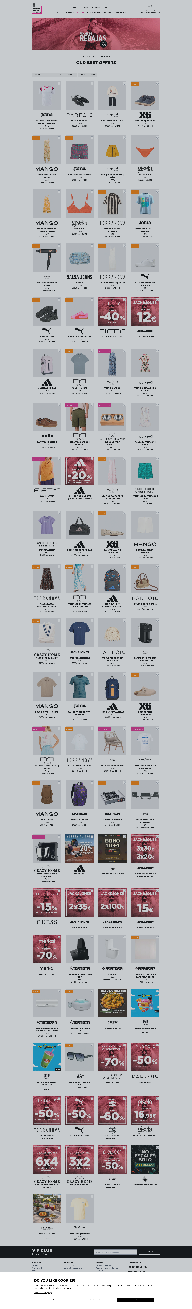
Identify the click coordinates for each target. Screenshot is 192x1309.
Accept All (135, 1300)
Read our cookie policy (43, 1293)
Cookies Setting (94, 1300)
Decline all (53, 1300)
